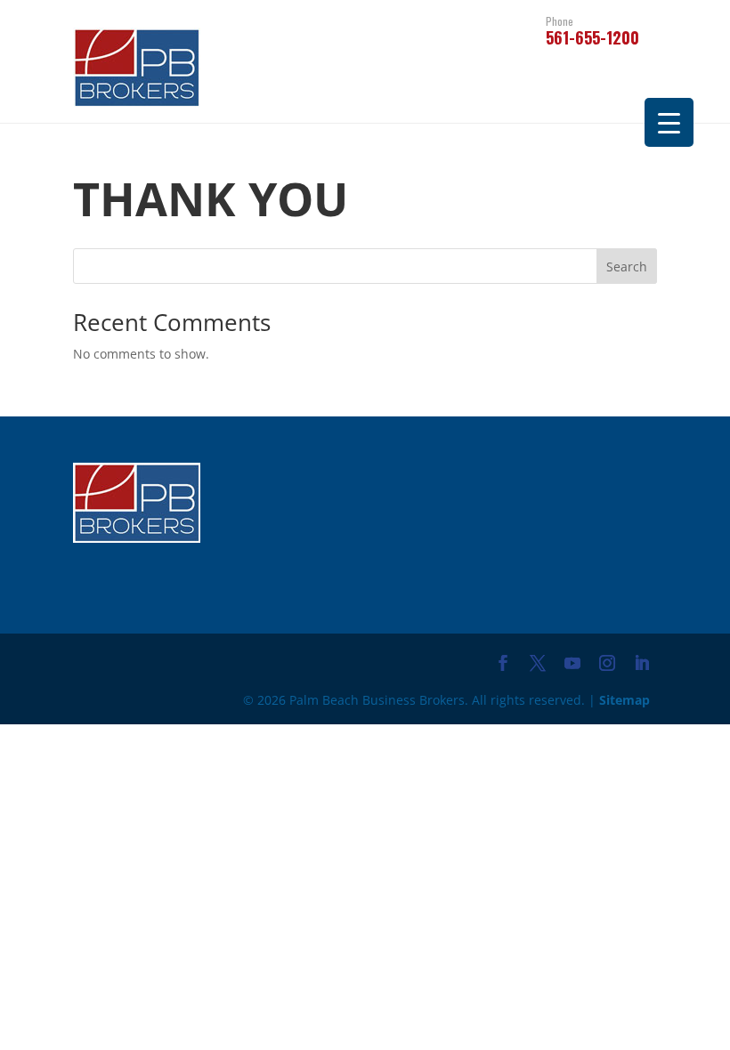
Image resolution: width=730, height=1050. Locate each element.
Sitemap (624, 699)
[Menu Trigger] (669, 122)
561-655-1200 (592, 32)
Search (626, 266)
